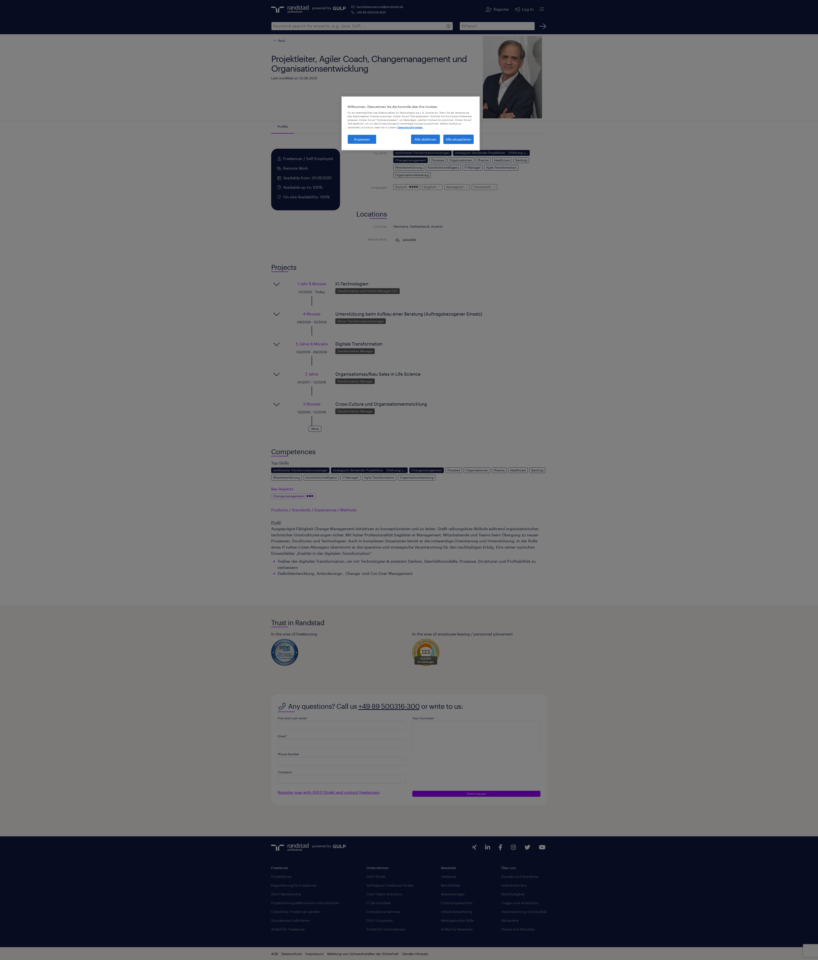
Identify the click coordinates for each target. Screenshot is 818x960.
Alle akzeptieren (458, 139)
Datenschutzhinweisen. (410, 127)
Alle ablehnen (425, 139)
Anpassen (362, 139)
